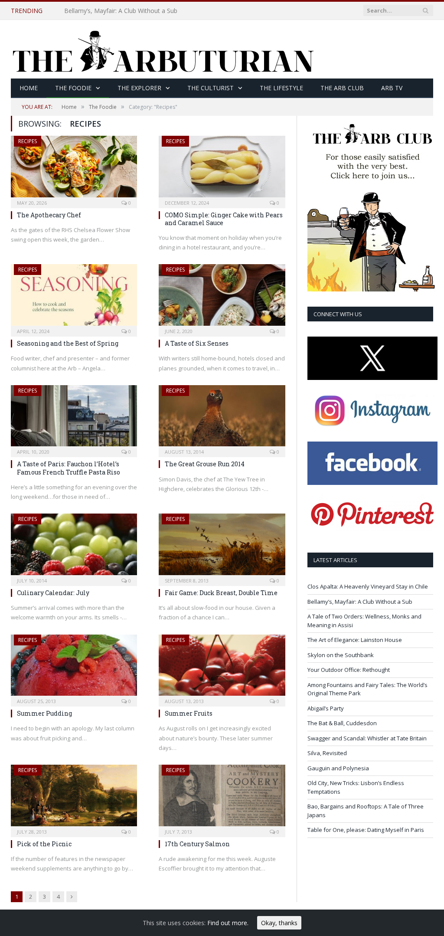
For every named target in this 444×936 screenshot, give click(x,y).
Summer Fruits (188, 713)
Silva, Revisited (327, 753)
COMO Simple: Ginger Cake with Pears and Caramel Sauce (224, 219)
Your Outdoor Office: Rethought (348, 670)
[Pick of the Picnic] (74, 798)
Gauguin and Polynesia (338, 768)
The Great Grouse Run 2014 (205, 464)
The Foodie (73, 88)
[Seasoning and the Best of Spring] (74, 297)
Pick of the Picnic (44, 844)
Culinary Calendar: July (53, 593)
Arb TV (391, 88)
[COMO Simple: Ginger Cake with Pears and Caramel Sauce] (222, 169)
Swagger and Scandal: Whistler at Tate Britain (367, 738)
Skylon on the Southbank (340, 655)
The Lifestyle (281, 88)
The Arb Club (342, 88)
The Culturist (210, 88)
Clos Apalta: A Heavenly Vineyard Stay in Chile (367, 586)
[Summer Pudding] (74, 668)
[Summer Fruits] (222, 668)
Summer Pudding (44, 713)
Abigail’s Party (325, 708)
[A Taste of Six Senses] (222, 297)
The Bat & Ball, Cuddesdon (342, 723)
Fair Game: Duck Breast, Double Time (221, 593)
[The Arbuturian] (163, 49)
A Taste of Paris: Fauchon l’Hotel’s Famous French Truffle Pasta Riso (68, 468)
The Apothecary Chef (49, 215)
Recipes (27, 141)
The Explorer (139, 88)
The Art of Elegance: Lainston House (354, 640)
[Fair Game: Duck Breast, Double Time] (222, 547)
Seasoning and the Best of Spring (67, 343)
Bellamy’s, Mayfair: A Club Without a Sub (120, 11)
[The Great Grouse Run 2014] (222, 418)
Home (29, 88)
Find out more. (227, 923)
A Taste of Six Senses (197, 343)
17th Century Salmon (197, 844)
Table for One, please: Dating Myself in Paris (365, 830)
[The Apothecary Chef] (74, 169)
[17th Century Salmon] (222, 798)
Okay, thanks (279, 923)
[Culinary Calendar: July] (74, 547)
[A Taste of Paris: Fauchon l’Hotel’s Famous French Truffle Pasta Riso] (74, 418)
